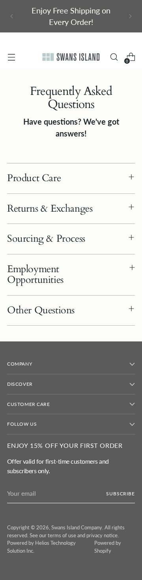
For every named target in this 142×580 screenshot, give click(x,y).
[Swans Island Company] (71, 56)
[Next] (130, 16)
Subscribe (120, 494)
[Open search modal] (114, 57)
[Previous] (12, 16)
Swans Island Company (76, 527)
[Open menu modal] (11, 57)
